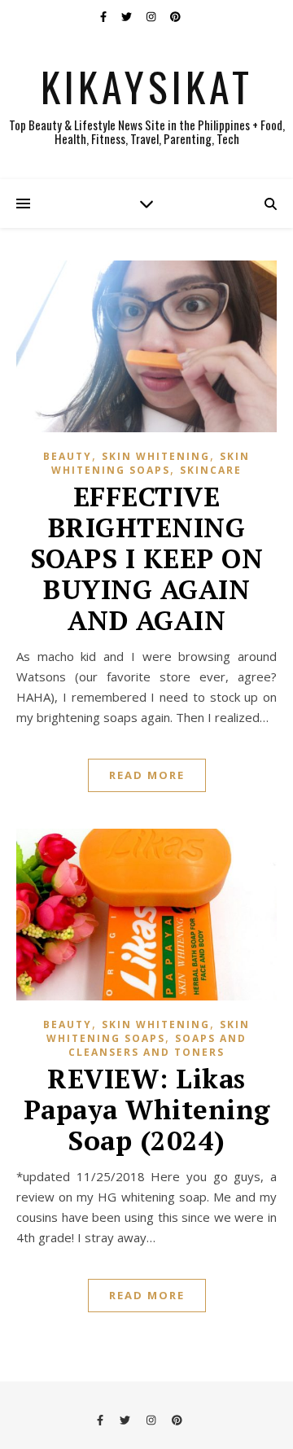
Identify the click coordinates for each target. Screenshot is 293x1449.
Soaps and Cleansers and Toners (157, 1045)
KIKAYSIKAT (147, 85)
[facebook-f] (104, 16)
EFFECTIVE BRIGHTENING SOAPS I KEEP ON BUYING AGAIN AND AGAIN (147, 558)
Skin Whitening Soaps (150, 463)
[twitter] (127, 16)
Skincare (211, 470)
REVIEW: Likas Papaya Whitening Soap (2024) (147, 1109)
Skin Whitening (156, 456)
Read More (147, 775)
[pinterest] (175, 16)
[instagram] (152, 16)
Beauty (67, 456)
